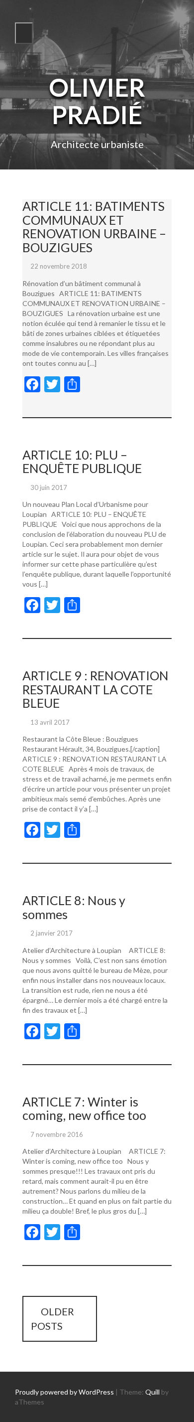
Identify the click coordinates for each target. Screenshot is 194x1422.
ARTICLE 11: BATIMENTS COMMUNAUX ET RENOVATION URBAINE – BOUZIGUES (94, 226)
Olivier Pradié (97, 101)
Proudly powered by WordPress (64, 1392)
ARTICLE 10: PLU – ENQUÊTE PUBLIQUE (82, 461)
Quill (152, 1392)
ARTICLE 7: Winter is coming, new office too (84, 1108)
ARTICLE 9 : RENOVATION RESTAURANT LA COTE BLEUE (95, 689)
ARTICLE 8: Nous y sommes (73, 907)
